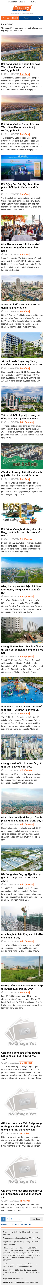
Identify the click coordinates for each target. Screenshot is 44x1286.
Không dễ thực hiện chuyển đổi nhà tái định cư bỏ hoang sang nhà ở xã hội (22, 649)
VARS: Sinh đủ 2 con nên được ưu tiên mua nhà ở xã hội (21, 306)
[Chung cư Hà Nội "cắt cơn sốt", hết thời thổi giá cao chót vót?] (22, 760)
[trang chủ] (22, 12)
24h (16, 18)
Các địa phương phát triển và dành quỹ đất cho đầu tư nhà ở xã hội (21, 474)
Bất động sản (26, 422)
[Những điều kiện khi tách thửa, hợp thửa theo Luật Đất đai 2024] (22, 982)
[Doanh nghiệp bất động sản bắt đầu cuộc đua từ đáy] (22, 931)
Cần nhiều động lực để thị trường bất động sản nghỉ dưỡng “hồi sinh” (20, 1055)
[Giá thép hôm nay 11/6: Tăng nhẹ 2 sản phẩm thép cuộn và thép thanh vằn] (22, 1187)
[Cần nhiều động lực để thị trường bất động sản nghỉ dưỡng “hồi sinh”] (22, 1049)
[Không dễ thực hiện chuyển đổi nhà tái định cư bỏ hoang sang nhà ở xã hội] (22, 643)
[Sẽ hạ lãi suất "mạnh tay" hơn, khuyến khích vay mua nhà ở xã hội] (22, 358)
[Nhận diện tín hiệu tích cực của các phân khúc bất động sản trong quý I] (22, 814)
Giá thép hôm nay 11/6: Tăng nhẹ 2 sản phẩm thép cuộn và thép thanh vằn (21, 1193)
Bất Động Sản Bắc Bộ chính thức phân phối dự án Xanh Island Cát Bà (20, 187)
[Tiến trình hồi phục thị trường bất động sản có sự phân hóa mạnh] (22, 412)
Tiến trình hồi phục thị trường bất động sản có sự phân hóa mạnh (20, 417)
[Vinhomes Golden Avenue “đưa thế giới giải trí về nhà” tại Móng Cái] (22, 703)
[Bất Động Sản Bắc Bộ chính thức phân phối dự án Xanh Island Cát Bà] (22, 180)
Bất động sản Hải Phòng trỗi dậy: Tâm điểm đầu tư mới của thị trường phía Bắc (20, 67)
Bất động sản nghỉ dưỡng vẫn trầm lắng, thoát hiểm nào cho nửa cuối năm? (21, 532)
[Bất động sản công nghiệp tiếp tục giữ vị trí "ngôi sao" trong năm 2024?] (22, 871)
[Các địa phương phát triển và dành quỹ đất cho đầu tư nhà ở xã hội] (22, 468)
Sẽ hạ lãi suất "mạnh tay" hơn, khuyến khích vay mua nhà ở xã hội (22, 363)
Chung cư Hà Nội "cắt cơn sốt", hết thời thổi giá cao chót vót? (21, 765)
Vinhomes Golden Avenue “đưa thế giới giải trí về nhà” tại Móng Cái (21, 708)
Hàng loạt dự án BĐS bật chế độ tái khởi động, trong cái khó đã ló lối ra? (21, 589)
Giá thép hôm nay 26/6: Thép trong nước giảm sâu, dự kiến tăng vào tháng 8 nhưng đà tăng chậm (21, 1126)
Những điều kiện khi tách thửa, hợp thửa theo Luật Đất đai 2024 (22, 987)
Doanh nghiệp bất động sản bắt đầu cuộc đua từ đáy (22, 936)
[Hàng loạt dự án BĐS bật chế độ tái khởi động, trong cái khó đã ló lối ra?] (22, 583)
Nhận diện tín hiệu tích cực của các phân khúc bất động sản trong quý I (22, 819)
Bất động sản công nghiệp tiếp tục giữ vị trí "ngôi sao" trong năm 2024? (21, 877)
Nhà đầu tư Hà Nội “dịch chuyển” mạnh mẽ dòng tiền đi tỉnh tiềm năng (20, 247)
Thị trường (25, 1133)
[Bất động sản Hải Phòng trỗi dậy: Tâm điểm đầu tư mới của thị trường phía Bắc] (22, 60)
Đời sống (24, 74)
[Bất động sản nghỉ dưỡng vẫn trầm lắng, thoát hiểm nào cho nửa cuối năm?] (22, 525)
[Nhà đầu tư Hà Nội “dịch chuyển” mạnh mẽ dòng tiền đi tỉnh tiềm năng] (22, 241)
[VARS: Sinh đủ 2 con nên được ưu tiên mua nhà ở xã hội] (22, 301)
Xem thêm (36, 1219)
